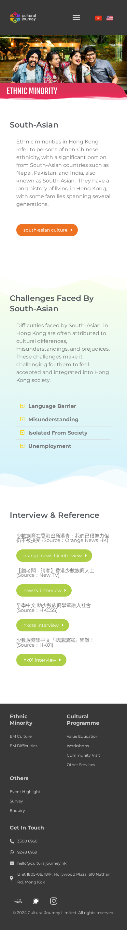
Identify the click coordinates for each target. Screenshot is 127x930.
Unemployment (49, 446)
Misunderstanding (53, 419)
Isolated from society (58, 433)
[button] (76, 17)
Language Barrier (52, 406)
